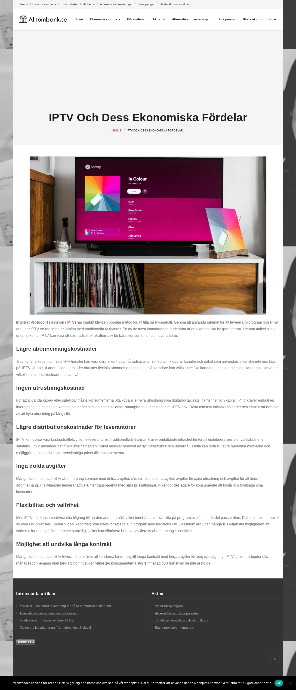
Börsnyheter (70, 4)
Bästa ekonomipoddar (174, 4)
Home (117, 130)
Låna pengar (146, 4)
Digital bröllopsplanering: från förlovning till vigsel (55, 627)
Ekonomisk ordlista (43, 4)
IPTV (70, 322)
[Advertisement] (148, 71)
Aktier (87, 4)
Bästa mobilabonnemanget (174, 627)
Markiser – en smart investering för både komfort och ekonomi (65, 606)
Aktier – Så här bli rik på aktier (177, 613)
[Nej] (290, 683)
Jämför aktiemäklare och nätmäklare (181, 620)
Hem (21, 4)
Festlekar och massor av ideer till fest (47, 620)
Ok (279, 683)
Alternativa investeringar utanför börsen (48, 613)
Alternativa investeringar (116, 4)
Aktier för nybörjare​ (169, 606)
